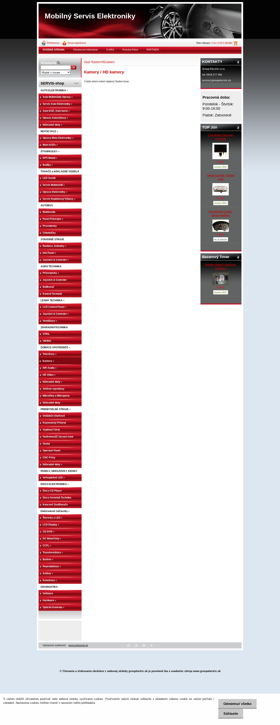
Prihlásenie (53, 43)
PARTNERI (153, 49)
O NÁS (110, 49)
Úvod (87, 61)
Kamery (96, 61)
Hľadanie (48, 63)
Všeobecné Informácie (85, 49)
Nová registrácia (77, 43)
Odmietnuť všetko (237, 704)
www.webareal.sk (78, 645)
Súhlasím (230, 713)
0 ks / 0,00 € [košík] (221, 43)
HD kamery (108, 61)
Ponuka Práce (130, 49)
